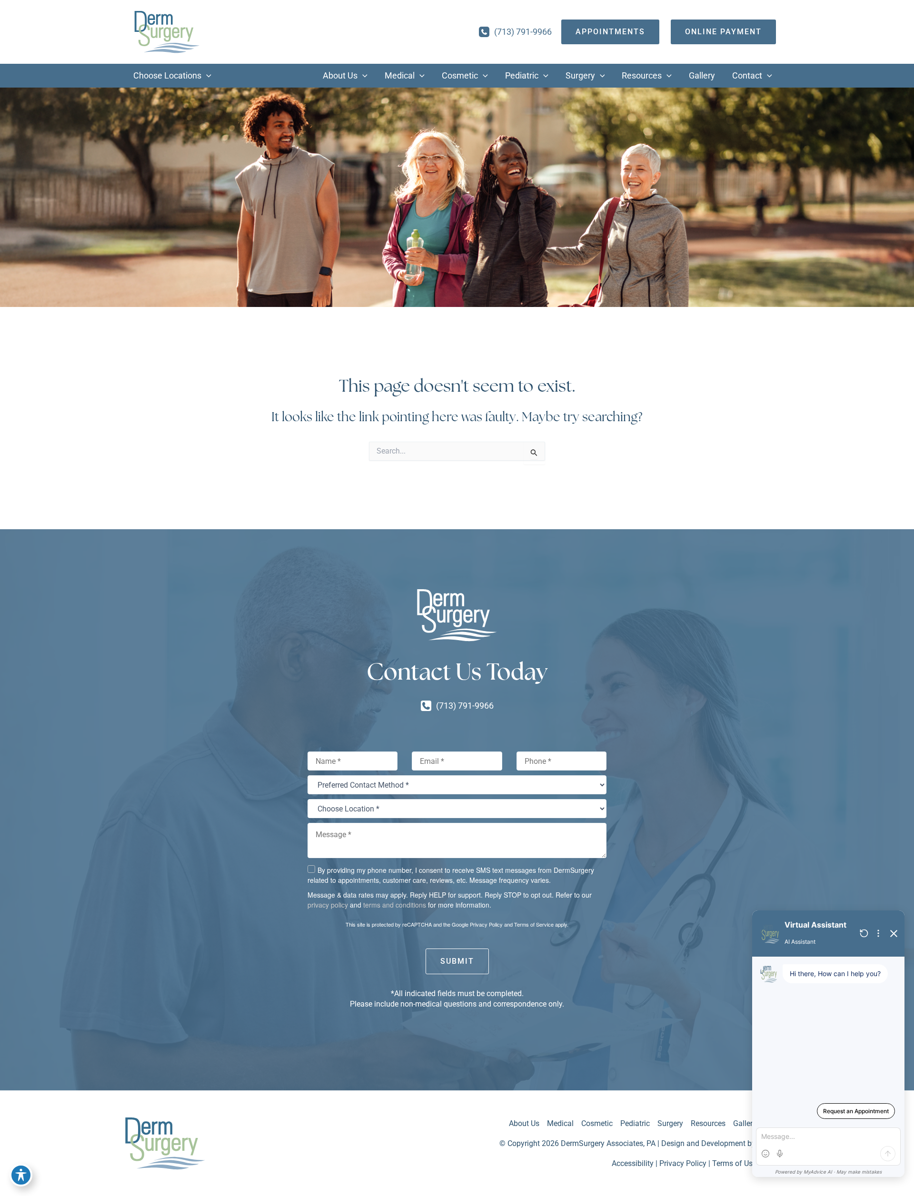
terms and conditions (394, 904)
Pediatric (635, 1123)
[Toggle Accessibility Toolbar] (21, 1175)
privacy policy (328, 904)
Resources (708, 1123)
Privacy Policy (486, 924)
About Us (524, 1123)
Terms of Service (534, 924)
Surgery (670, 1123)
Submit (457, 961)
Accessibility (633, 1163)
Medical (560, 1123)
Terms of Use (734, 1163)
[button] (206, 76)
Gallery (744, 1123)
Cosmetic (597, 1123)
